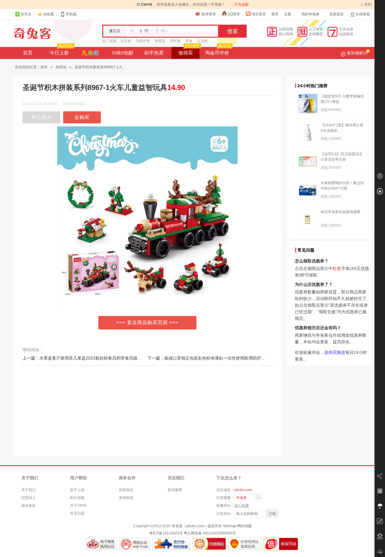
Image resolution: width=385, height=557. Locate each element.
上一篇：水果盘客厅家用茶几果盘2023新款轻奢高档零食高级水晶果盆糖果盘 (95, 358)
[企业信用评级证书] (134, 544)
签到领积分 (357, 53)
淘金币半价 (218, 51)
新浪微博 (175, 490)
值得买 (188, 51)
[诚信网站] (281, 544)
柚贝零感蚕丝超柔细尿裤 (340, 212)
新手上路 (77, 490)
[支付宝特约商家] (171, 544)
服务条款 (28, 505)
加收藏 (48, 14)
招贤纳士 (28, 498)
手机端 (71, 14)
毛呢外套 (143, 41)
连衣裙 (125, 41)
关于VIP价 (78, 505)
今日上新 (61, 51)
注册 (287, 14)
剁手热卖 (154, 52)
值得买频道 (334, 352)
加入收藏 (241, 505)
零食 (188, 41)
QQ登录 (233, 14)
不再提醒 (241, 4)
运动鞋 (202, 41)
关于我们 (28, 490)
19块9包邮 (122, 52)
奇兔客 (32, 33)
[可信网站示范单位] (209, 544)
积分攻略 (77, 498)
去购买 (82, 117)
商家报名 (126, 490)
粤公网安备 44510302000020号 (210, 533)
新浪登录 (209, 14)
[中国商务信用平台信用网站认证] (101, 544)
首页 (27, 52)
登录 (275, 14)
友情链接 (126, 498)
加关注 (25, 14)
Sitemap (229, 526)
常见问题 (77, 513)
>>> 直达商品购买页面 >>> (147, 322)
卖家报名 (336, 14)
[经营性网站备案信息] (245, 544)
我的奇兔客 (310, 14)
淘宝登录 (258, 14)
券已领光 (41, 117)
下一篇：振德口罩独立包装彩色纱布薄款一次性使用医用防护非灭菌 (210, 358)
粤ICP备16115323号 (166, 533)
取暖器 (160, 41)
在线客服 (363, 14)
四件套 (175, 41)
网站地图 (244, 526)
